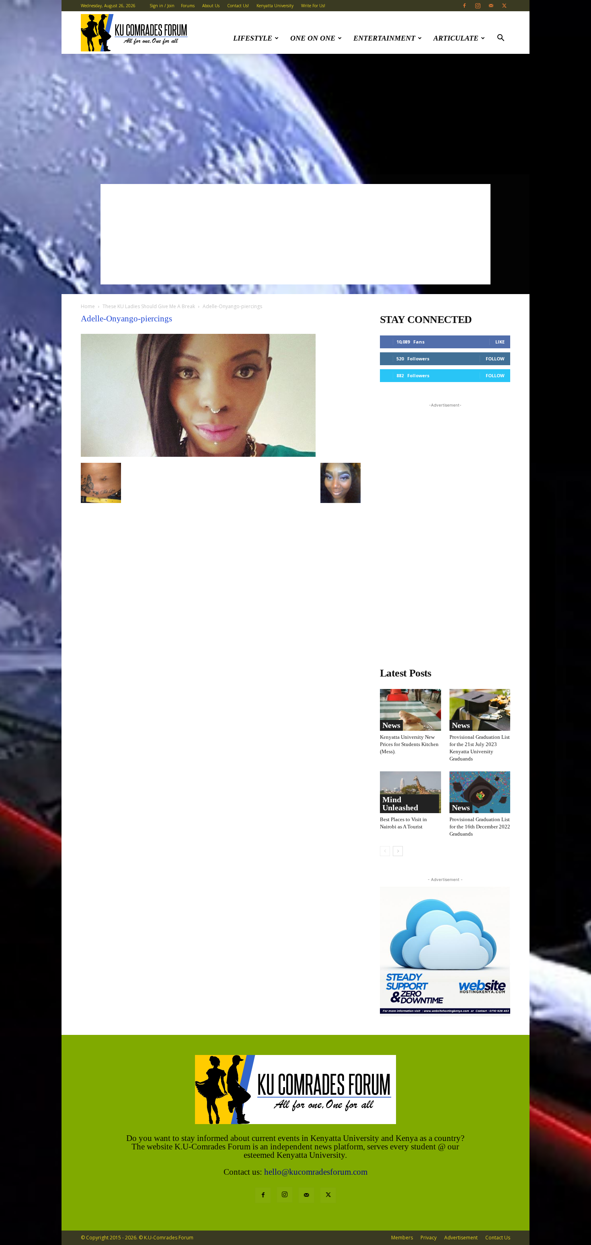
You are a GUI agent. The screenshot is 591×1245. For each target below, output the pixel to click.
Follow (495, 359)
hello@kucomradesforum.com (315, 1172)
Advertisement (461, 1237)
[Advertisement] (295, 114)
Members (402, 1237)
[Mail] (491, 5)
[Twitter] (504, 5)
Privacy (429, 1237)
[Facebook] (464, 5)
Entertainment (384, 38)
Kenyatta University (275, 5)
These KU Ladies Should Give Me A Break (149, 306)
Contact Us (497, 1237)
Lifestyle (252, 38)
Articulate (455, 38)
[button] (500, 39)
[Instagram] (478, 5)
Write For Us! (313, 5)
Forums (188, 5)
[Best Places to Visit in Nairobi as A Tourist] (410, 792)
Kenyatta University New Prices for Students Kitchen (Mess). (409, 744)
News (391, 725)
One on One (312, 38)
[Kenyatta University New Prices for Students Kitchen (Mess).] (410, 710)
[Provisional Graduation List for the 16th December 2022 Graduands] (480, 792)
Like (500, 342)
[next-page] (398, 851)
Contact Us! (238, 5)
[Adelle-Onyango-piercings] (198, 454)
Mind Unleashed (400, 803)
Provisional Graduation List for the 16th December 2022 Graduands (479, 826)
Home (88, 306)
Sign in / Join (162, 5)
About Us (211, 5)
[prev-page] (385, 851)
